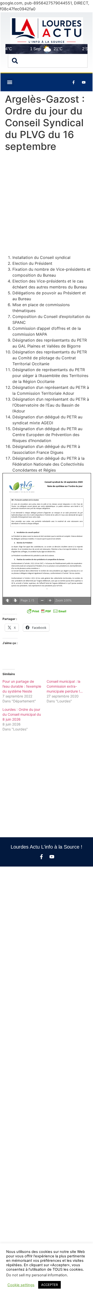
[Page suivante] (15, 600)
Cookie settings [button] (20, 1285)
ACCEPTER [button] (49, 1285)
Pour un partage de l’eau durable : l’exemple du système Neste (21, 686)
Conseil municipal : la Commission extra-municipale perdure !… (65, 686)
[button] (9, 82)
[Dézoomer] (42, 600)
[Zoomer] (50, 600)
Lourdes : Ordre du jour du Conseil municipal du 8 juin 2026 (21, 714)
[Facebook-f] (41, 856)
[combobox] (48, 61)
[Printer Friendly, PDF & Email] (47, 611)
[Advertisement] (46, 204)
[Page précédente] (7, 600)
